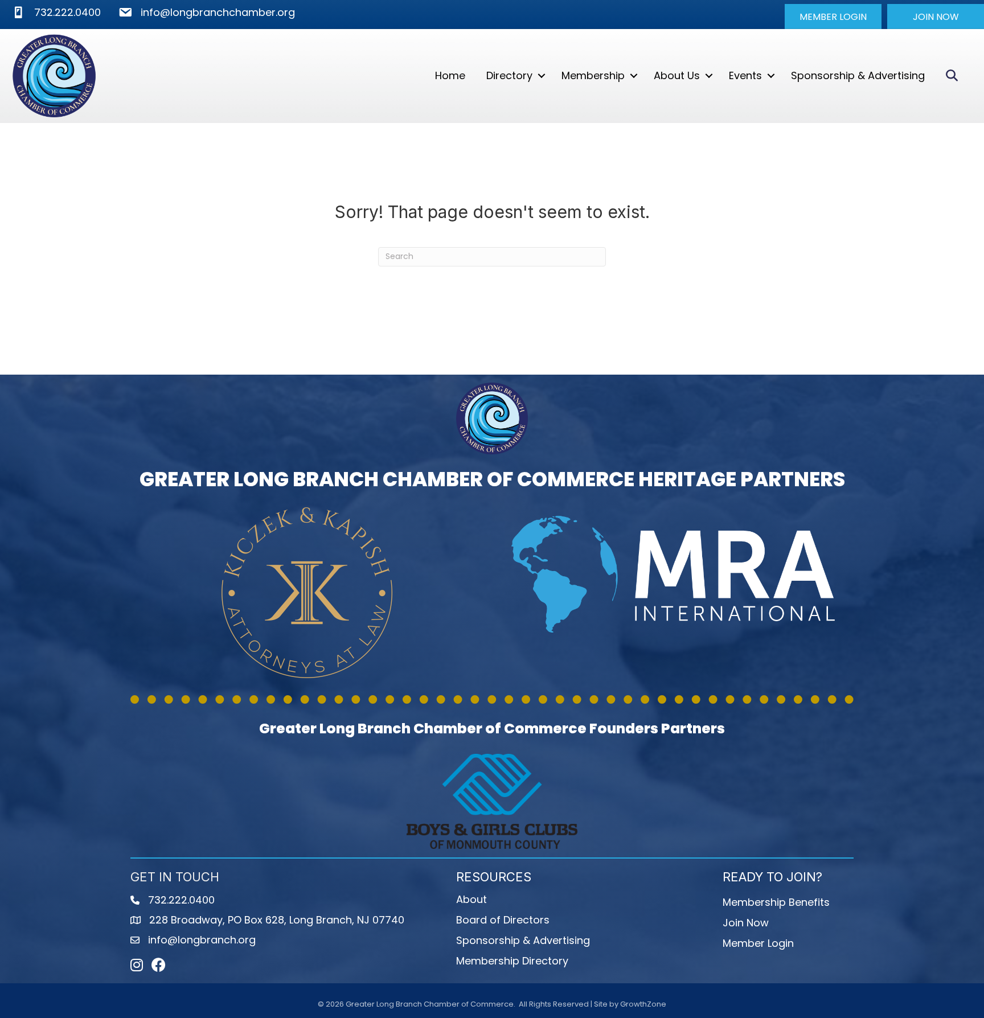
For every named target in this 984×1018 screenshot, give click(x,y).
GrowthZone (643, 1004)
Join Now (746, 923)
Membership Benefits (776, 902)
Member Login (758, 943)
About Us (677, 75)
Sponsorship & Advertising (858, 75)
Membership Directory (512, 961)
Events (745, 75)
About (471, 899)
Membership (593, 75)
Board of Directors (503, 920)
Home (450, 75)
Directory (509, 75)
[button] (833, 16)
